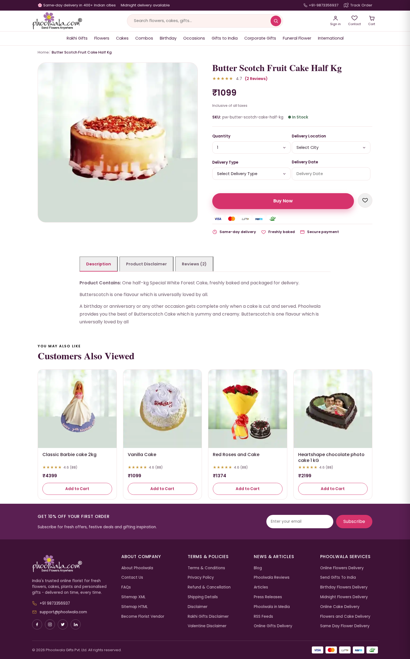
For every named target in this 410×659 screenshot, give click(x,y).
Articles (261, 587)
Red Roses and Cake (236, 454)
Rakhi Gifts (77, 38)
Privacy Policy (201, 577)
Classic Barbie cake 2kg (69, 454)
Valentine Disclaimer (207, 626)
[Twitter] (63, 624)
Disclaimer (198, 606)
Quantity (221, 136)
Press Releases (268, 597)
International (331, 38)
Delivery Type (225, 162)
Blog (258, 568)
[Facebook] (37, 624)
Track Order (361, 5)
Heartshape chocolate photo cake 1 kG (331, 457)
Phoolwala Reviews (272, 577)
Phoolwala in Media (272, 606)
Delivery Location (309, 136)
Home (43, 52)
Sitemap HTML (134, 606)
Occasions (194, 38)
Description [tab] (98, 264)
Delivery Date (305, 162)
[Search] (276, 21)
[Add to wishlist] (365, 200)
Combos (144, 38)
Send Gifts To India (338, 577)
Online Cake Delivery (340, 606)
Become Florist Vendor (142, 616)
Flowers (101, 38)
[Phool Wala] (57, 21)
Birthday (168, 38)
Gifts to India (225, 38)
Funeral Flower (297, 38)
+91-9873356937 (323, 5)
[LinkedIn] (76, 624)
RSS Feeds (263, 616)
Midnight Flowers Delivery (344, 597)
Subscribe (354, 521)
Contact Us (132, 577)
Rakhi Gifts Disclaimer (208, 616)
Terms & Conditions (206, 568)
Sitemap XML (133, 597)
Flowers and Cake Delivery (345, 616)
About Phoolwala (137, 568)
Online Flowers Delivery (342, 568)
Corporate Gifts (260, 38)
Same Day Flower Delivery (345, 626)
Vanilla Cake (142, 454)
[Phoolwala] (72, 563)
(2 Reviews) (256, 78)
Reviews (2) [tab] (194, 264)
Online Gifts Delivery (273, 626)
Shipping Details (203, 597)
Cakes (122, 38)
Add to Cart (77, 488)
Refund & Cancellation (209, 587)
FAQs (126, 587)
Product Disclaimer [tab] (146, 264)
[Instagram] (50, 624)
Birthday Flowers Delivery (344, 587)
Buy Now (283, 201)
